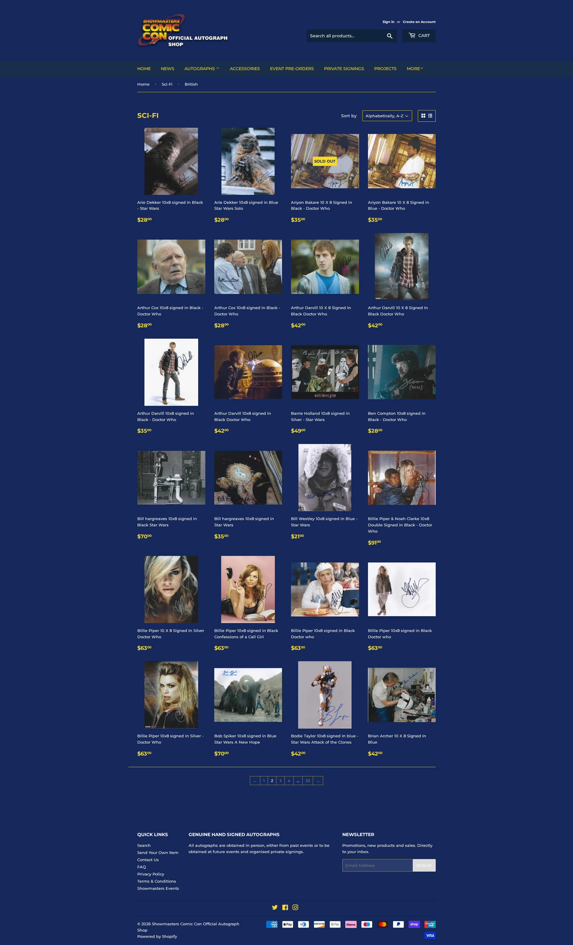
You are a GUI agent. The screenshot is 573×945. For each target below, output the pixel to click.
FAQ (141, 866)
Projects (385, 68)
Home (144, 68)
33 (308, 780)
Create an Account (419, 22)
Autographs (200, 68)
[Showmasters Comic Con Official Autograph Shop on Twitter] (275, 908)
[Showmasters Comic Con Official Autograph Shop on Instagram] (295, 908)
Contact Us (148, 859)
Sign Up (424, 865)
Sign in (389, 22)
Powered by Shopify (157, 936)
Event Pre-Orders (292, 68)
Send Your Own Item (157, 852)
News (167, 68)
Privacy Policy (150, 874)
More (413, 68)
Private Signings (344, 68)
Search (144, 845)
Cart (423, 35)
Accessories (245, 68)
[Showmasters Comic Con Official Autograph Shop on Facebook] (285, 908)
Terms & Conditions (156, 881)
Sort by (349, 115)
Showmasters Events (158, 888)
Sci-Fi (167, 84)
